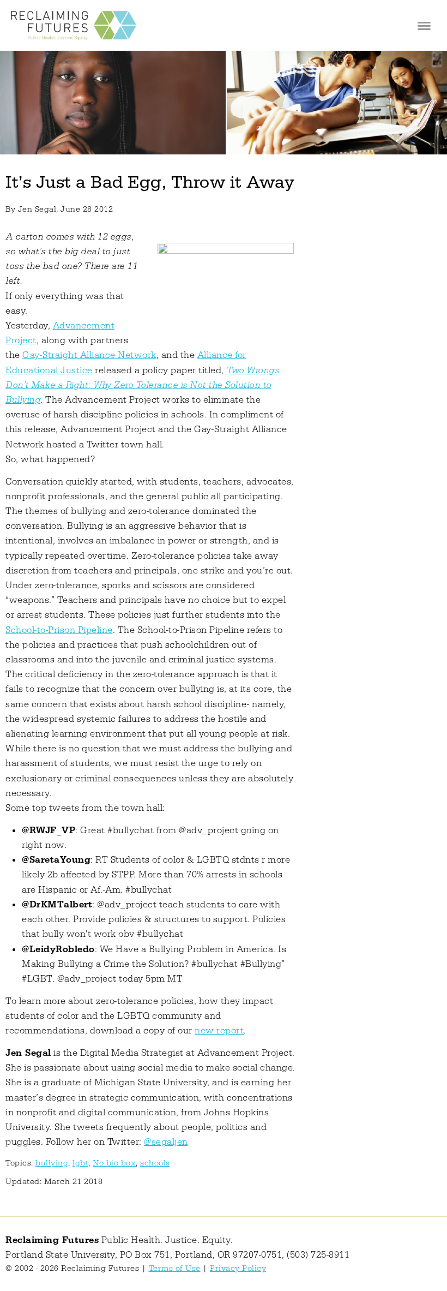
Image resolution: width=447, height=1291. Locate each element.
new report (219, 1031)
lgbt (80, 1163)
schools (155, 1163)
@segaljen (166, 1142)
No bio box (114, 1163)
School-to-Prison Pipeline (59, 630)
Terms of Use (175, 1268)
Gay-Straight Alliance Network (89, 355)
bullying (51, 1163)
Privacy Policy (238, 1268)
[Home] (73, 25)
